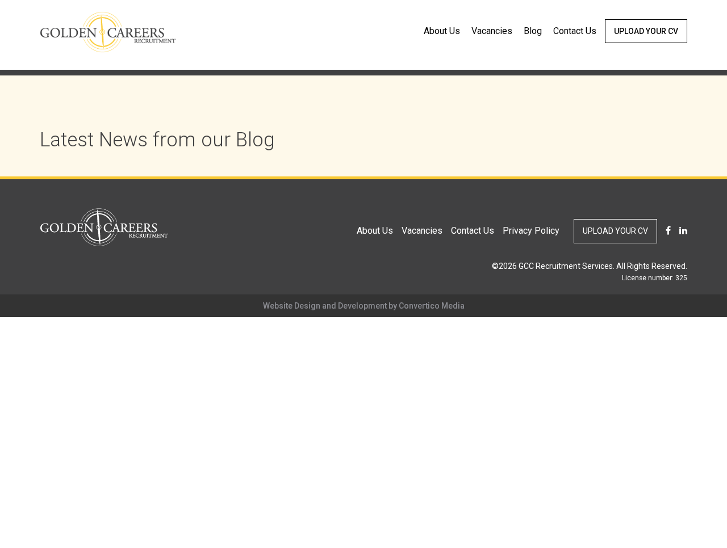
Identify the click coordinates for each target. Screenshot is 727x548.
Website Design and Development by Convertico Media (364, 305)
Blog (533, 31)
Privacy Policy (531, 230)
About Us (442, 31)
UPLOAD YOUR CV (646, 31)
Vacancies (491, 31)
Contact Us (574, 31)
